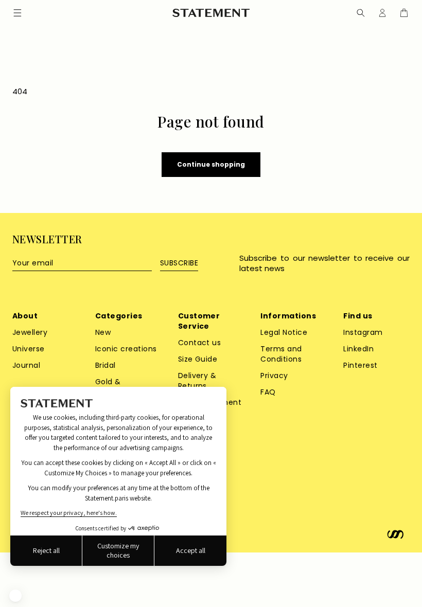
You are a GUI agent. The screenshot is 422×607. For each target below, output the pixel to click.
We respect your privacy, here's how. (69, 512)
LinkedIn (358, 349)
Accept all (190, 550)
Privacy (274, 375)
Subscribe (179, 263)
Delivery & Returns (197, 380)
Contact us (199, 342)
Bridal (105, 365)
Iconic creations (126, 349)
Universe (28, 349)
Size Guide (198, 359)
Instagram (362, 332)
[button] (360, 13)
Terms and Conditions (281, 354)
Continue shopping (211, 164)
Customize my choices (118, 550)
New (103, 332)
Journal (26, 365)
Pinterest (360, 365)
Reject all (46, 550)
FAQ (267, 392)
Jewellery (29, 332)
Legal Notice (283, 332)
